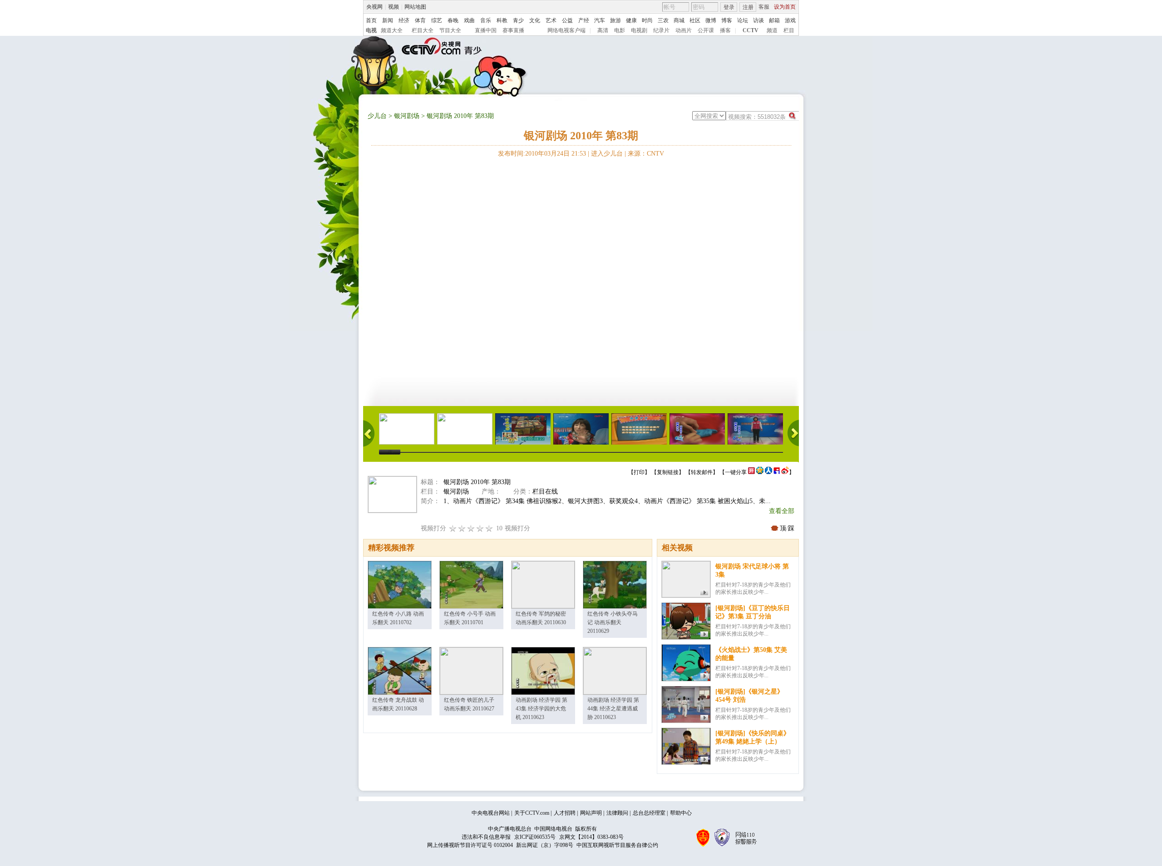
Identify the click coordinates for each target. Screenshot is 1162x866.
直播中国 (486, 30)
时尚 (647, 20)
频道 (772, 30)
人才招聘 (565, 813)
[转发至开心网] (751, 472)
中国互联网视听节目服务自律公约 (617, 845)
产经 (583, 20)
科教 (502, 20)
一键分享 (736, 472)
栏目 (788, 30)
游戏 (790, 20)
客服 (763, 7)
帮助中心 (681, 813)
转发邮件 (702, 472)
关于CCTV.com (531, 813)
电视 (371, 30)
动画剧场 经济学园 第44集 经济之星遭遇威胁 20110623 (613, 708)
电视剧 (639, 30)
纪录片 (661, 30)
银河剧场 (406, 116)
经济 (404, 20)
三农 (663, 20)
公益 (567, 20)
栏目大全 (422, 30)
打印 (639, 472)
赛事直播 (513, 30)
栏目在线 (545, 491)
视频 (393, 7)
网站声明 (591, 813)
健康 (631, 20)
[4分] (462, 528)
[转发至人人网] (768, 472)
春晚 (453, 20)
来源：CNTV (646, 153)
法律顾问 (617, 813)
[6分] (471, 528)
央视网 (374, 7)
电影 (619, 30)
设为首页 (785, 7)
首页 (371, 20)
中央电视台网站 (491, 813)
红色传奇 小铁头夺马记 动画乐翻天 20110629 (612, 622)
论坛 (742, 20)
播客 (725, 30)
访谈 (758, 20)
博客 (726, 20)
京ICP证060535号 (535, 837)
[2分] (453, 528)
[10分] (489, 528)
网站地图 (415, 7)
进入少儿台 (607, 153)
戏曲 (469, 20)
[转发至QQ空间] (759, 472)
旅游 (615, 20)
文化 (534, 20)
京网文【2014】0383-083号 (591, 837)
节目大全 (450, 30)
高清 (602, 30)
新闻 (387, 20)
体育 (420, 20)
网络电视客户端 (566, 30)
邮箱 (774, 20)
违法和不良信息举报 (486, 837)
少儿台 (377, 116)
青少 (518, 20)
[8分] (480, 528)
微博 (710, 20)
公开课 (706, 30)
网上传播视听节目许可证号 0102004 (470, 845)
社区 (694, 20)
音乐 (485, 20)
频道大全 (392, 30)
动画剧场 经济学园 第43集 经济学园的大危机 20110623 (541, 708)
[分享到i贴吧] (776, 472)
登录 (729, 7)
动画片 (683, 30)
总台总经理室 (649, 813)
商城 (679, 20)
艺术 (551, 20)
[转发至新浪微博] (785, 472)
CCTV (750, 30)
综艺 (436, 20)
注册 (748, 7)
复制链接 (668, 472)
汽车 (599, 20)
